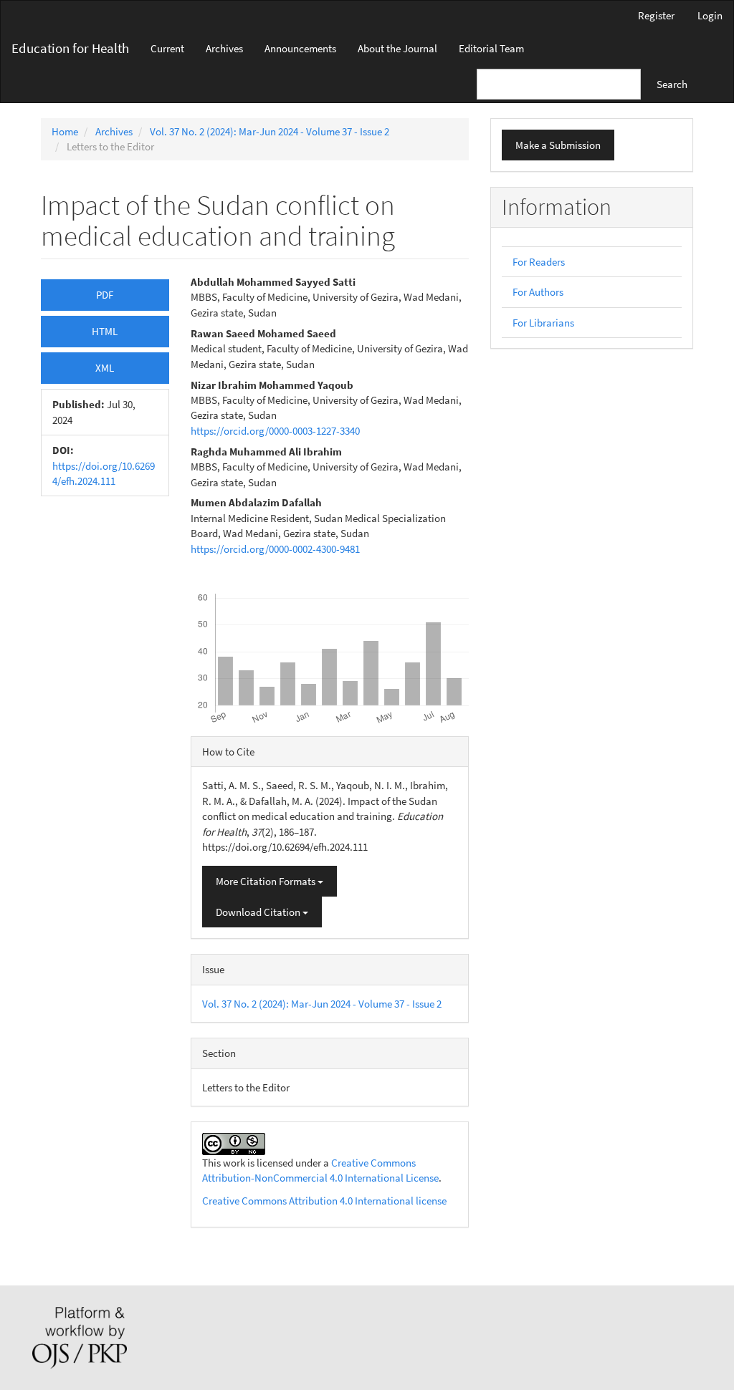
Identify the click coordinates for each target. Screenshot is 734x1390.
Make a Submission (558, 145)
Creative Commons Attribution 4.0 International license (324, 1200)
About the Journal (397, 48)
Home (65, 131)
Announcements (300, 48)
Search (672, 84)
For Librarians (543, 322)
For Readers (539, 262)
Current (167, 48)
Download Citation (259, 912)
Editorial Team (491, 48)
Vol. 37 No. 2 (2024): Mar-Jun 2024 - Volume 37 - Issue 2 (269, 131)
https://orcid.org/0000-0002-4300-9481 (275, 549)
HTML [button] (105, 331)
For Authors (538, 292)
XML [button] (104, 368)
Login (710, 15)
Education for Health (70, 48)
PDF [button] (104, 294)
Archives (224, 48)
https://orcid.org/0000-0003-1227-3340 (275, 431)
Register (656, 15)
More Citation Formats (267, 881)
